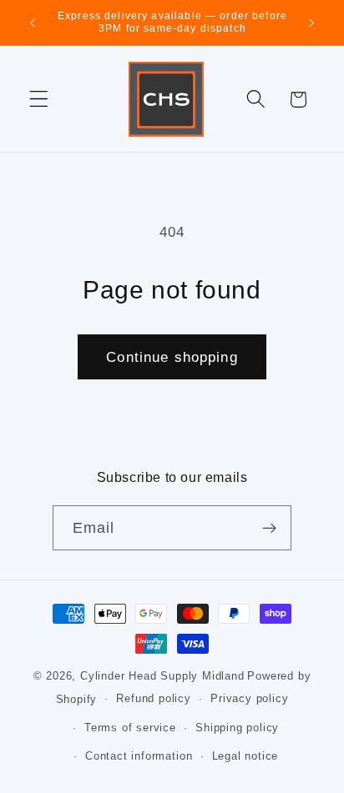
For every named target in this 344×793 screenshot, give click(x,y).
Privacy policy (249, 699)
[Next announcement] (311, 22)
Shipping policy (237, 728)
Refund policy (153, 699)
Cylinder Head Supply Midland (162, 676)
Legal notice (245, 756)
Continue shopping (172, 357)
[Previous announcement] (32, 22)
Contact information (138, 756)
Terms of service (130, 728)
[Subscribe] (270, 527)
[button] (39, 99)
